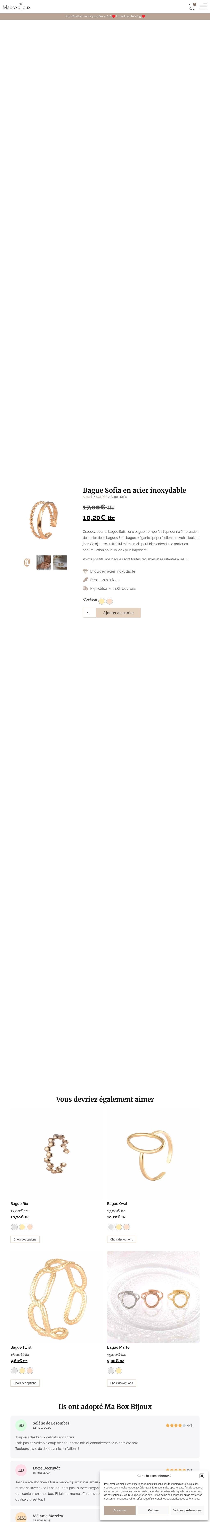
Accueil (88, 496)
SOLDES (101, 496)
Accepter (119, 1510)
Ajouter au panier (118, 612)
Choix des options (25, 1239)
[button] (202, 1476)
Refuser (153, 1510)
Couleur (90, 599)
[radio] (102, 601)
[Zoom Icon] (43, 520)
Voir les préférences (187, 1510)
